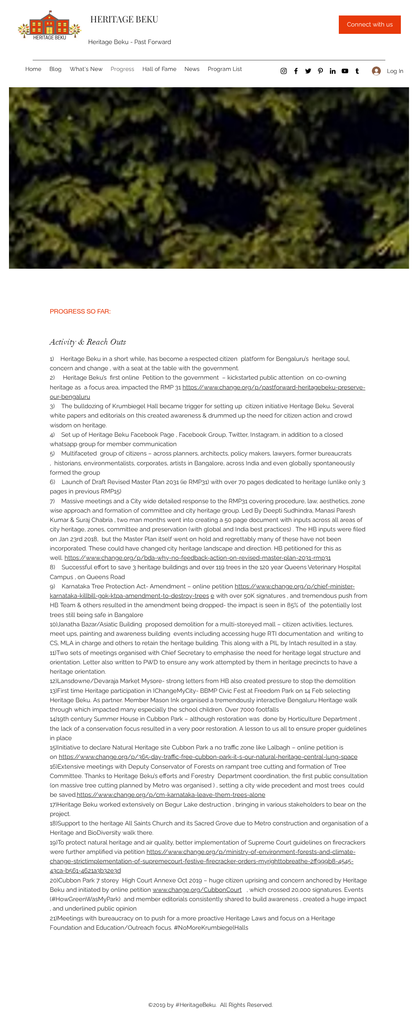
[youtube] (345, 71)
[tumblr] (357, 71)
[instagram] (284, 71)
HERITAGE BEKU (123, 19)
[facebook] (296, 71)
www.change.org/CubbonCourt (197, 889)
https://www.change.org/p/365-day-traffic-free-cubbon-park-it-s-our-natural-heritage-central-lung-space (208, 757)
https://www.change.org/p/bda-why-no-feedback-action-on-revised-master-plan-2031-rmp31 (197, 558)
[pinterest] (320, 71)
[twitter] (308, 71)
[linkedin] (333, 71)
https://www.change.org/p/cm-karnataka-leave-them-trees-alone (171, 794)
